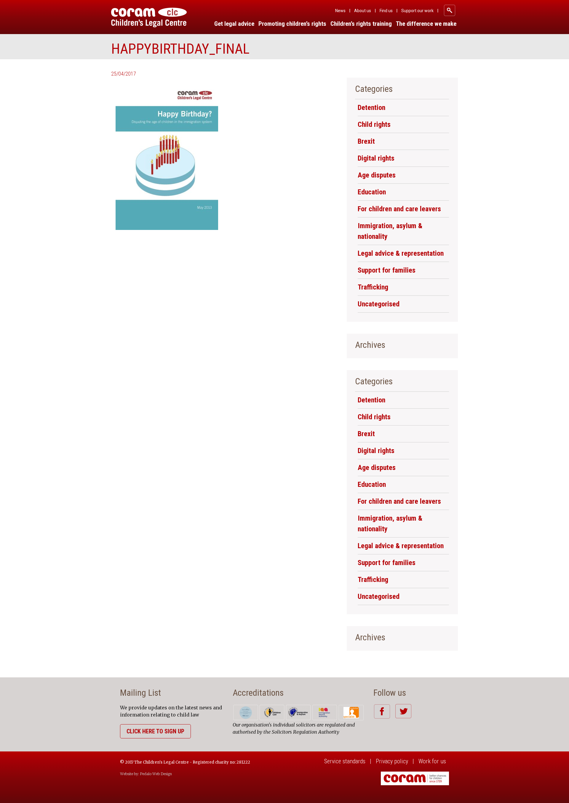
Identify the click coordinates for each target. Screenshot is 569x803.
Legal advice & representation (401, 253)
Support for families (386, 270)
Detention (371, 107)
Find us (386, 10)
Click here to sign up (155, 731)
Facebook (381, 711)
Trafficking (373, 287)
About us (362, 10)
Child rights (374, 124)
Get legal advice (234, 23)
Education (372, 192)
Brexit (366, 141)
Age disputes (377, 175)
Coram (149, 17)
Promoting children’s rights (292, 23)
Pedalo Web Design (156, 774)
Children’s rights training (361, 23)
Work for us (432, 761)
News (340, 10)
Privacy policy (392, 761)
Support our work (417, 10)
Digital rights (376, 158)
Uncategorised (378, 304)
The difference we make (426, 23)
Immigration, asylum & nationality (390, 231)
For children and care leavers (399, 209)
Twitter (403, 711)
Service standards (344, 761)
